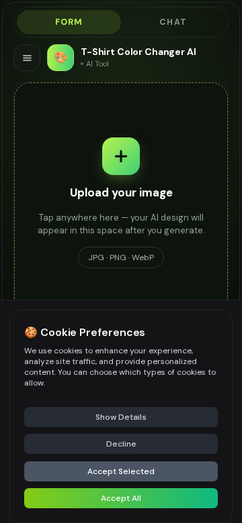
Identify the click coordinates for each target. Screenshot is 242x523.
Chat (173, 22)
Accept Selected (121, 471)
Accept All (121, 498)
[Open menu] (26, 57)
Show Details (121, 417)
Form (69, 22)
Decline (121, 444)
